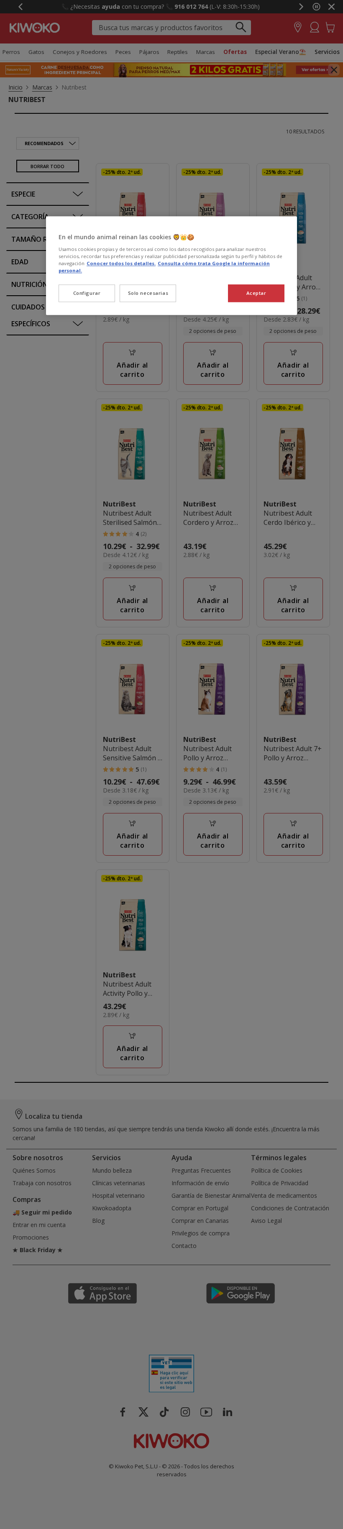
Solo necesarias (148, 293)
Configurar (87, 293)
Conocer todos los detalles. (121, 263)
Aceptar (256, 293)
